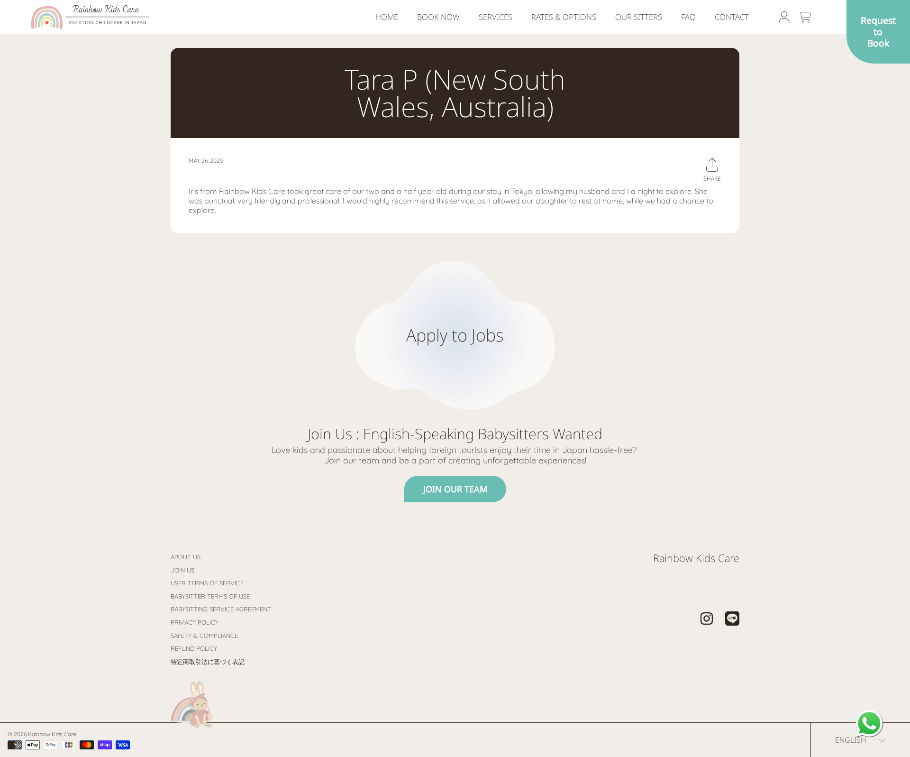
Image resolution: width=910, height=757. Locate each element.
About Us (185, 557)
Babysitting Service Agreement (221, 609)
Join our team (455, 489)
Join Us (182, 570)
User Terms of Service (207, 583)
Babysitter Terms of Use (210, 596)
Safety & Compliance (204, 635)
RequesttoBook (878, 32)
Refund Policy (194, 648)
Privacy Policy (194, 622)
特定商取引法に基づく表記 (208, 661)
